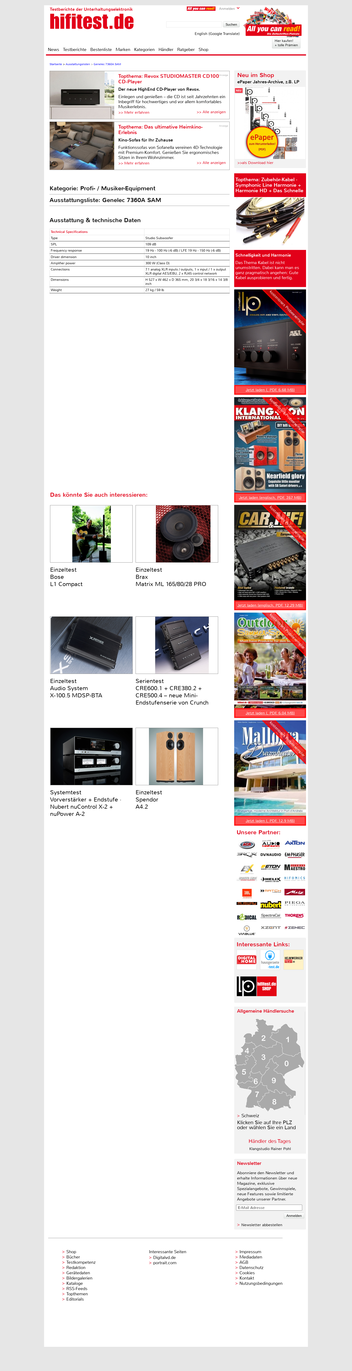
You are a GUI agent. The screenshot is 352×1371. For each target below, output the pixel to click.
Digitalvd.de (164, 1257)
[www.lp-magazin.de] (247, 1000)
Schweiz (250, 1116)
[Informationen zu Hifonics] (294, 881)
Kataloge (74, 1283)
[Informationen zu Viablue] (247, 930)
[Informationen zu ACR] (247, 845)
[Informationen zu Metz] (294, 893)
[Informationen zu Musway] (247, 906)
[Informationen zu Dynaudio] (271, 857)
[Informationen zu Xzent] (271, 930)
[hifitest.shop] (267, 1000)
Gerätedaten (78, 1273)
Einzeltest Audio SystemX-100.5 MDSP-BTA (76, 688)
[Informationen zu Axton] (294, 845)
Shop (203, 49)
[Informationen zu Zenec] (294, 930)
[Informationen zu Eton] (271, 869)
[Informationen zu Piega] (294, 906)
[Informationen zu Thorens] (294, 918)
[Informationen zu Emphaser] (294, 857)
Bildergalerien (79, 1278)
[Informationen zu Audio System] (271, 845)
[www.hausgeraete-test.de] (270, 973)
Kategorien (144, 49)
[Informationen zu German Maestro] (294, 869)
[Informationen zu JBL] (247, 893)
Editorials (75, 1299)
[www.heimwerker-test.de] (294, 973)
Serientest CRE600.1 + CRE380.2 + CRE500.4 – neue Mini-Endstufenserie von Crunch (172, 691)
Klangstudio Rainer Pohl (270, 1148)
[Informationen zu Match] (271, 893)
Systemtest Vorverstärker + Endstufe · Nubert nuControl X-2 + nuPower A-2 (85, 803)
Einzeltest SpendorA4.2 (149, 800)
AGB (243, 1262)
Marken (123, 49)
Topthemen (77, 1294)
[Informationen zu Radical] (247, 918)
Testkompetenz (81, 1262)
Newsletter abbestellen (261, 1224)
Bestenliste (101, 49)
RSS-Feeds (76, 1289)
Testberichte (74, 49)
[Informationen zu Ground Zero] (247, 881)
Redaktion (75, 1267)
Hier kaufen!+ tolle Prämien (286, 43)
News (53, 49)
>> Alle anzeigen (211, 111)
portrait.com (164, 1263)
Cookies (247, 1273)
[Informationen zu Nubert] (271, 906)
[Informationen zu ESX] (247, 869)
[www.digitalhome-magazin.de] (247, 973)
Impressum (250, 1252)
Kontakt (246, 1278)
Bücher (73, 1257)
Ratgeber (186, 49)
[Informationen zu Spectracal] (271, 918)
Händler (166, 49)
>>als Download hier (255, 162)
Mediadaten (250, 1257)
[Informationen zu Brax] (247, 857)
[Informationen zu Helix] (271, 881)
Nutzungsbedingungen (261, 1283)
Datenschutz (251, 1267)
